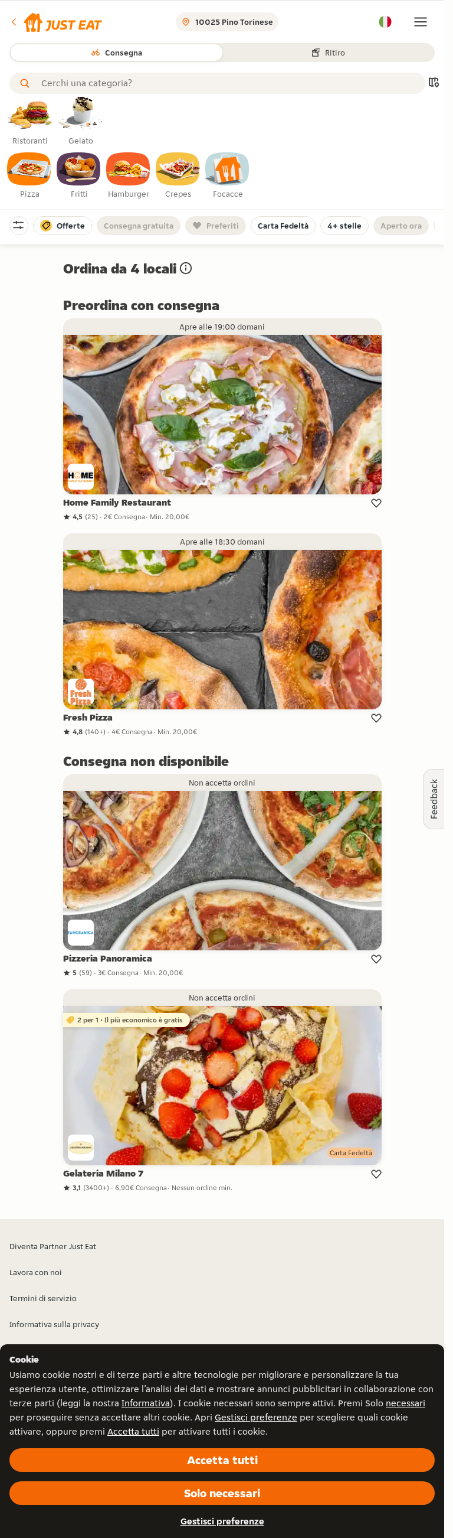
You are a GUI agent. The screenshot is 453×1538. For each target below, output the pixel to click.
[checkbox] (29, 176)
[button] (55, 21)
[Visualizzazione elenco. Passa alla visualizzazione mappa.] (433, 83)
